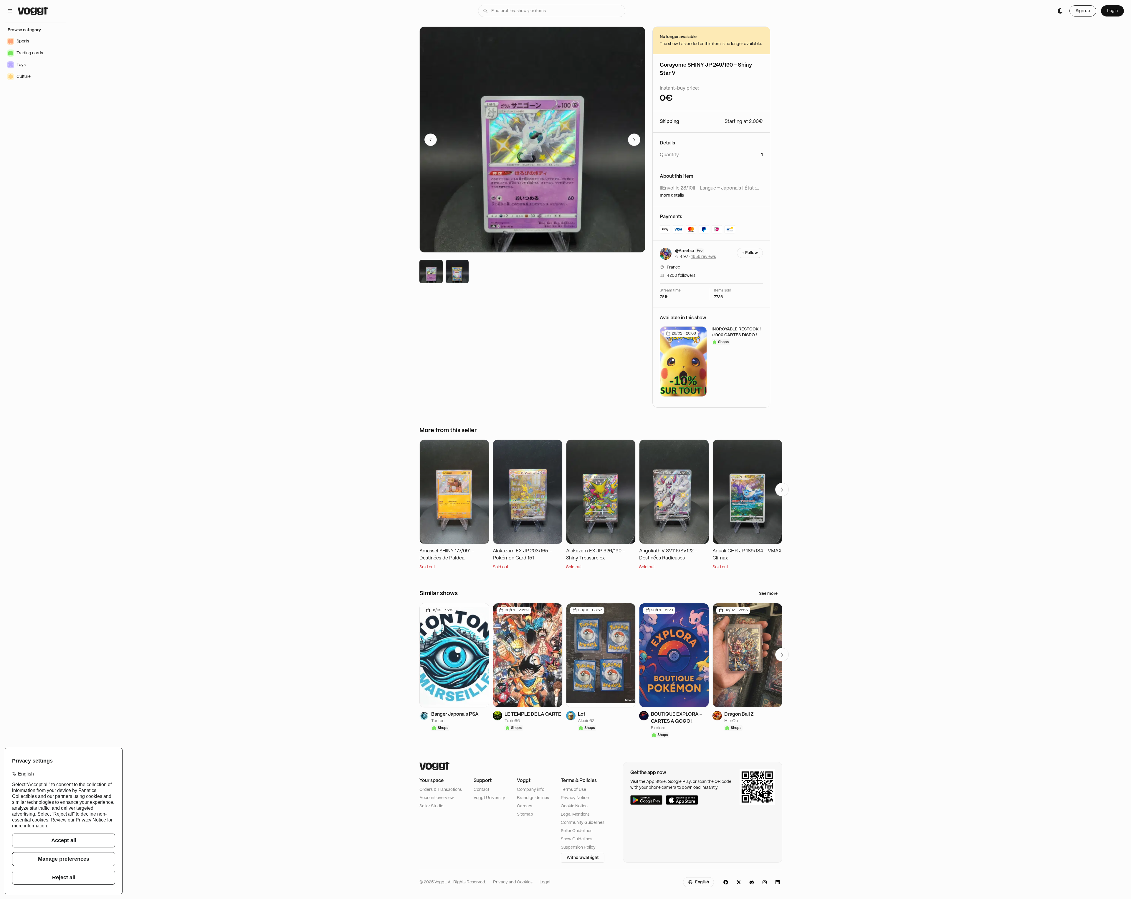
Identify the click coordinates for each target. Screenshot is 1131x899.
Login (1112, 11)
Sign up (1083, 11)
